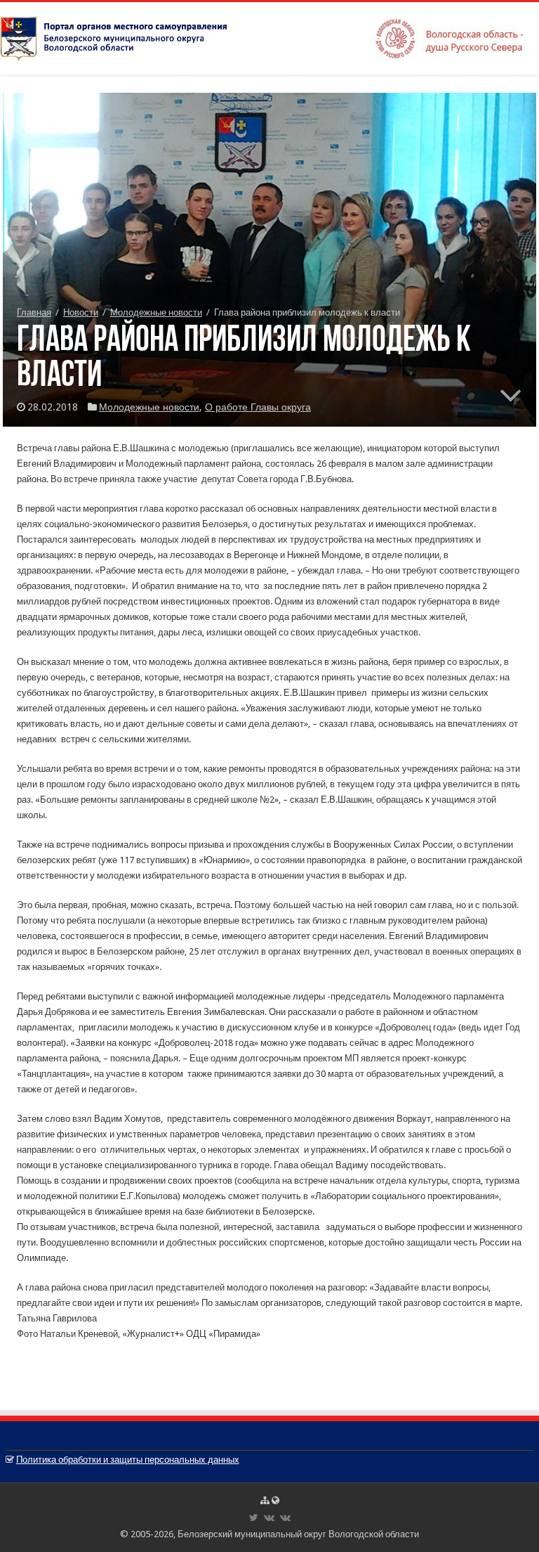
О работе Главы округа (258, 407)
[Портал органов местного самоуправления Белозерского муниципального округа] (269, 36)
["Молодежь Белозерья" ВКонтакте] (285, 1517)
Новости (80, 312)
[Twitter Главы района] (254, 1517)
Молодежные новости (156, 312)
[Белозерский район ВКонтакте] (269, 1517)
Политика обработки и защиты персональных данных (127, 1459)
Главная (34, 312)
